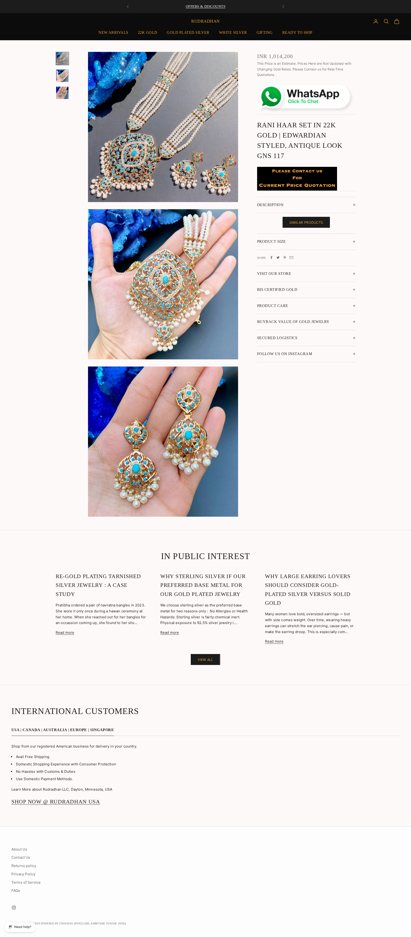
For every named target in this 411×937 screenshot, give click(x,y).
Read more (65, 632)
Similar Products (306, 222)
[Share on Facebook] (271, 257)
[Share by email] (291, 257)
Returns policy (23, 865)
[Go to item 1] (62, 58)
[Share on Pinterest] (285, 257)
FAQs (15, 890)
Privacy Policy (23, 874)
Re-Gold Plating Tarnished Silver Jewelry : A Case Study (98, 585)
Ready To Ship (297, 32)
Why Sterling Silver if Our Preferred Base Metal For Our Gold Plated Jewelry (202, 585)
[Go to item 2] (62, 75)
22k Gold (147, 32)
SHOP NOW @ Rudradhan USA (55, 801)
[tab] (62, 731)
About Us (19, 849)
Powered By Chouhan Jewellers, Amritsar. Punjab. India (83, 923)
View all (205, 660)
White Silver (233, 32)
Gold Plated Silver (188, 32)
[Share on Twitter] (278, 257)
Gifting (265, 32)
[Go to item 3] (62, 92)
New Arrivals (113, 32)
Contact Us (20, 857)
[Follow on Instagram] (13, 907)
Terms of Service (26, 882)
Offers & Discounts (205, 6)
